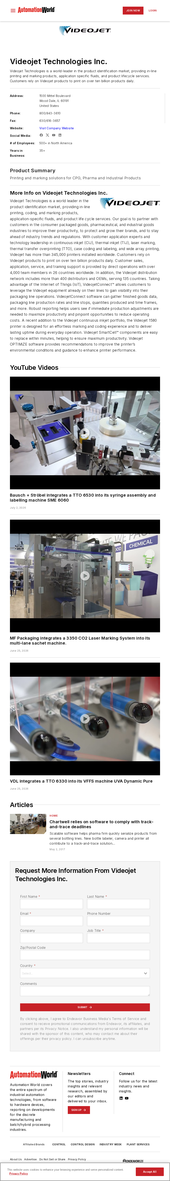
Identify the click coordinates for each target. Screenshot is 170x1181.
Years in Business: (17, 153)
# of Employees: (22, 143)
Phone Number (99, 913)
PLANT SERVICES (138, 1144)
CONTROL (59, 1144)
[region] (85, 1172)
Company (27, 930)
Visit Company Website (56, 128)
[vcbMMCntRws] (85, 433)
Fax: (13, 120)
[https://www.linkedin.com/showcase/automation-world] (121, 1098)
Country (28, 966)
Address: (17, 96)
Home (54, 815)
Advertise (30, 1159)
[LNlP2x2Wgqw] (85, 719)
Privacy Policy (77, 1159)
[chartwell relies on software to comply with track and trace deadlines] (28, 824)
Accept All (149, 1171)
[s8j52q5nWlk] (85, 576)
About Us (16, 1159)
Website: (16, 128)
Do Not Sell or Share (52, 1159)
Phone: (15, 113)
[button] (13, 10)
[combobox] (85, 973)
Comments (28, 984)
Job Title (95, 930)
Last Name (97, 896)
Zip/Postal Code (33, 947)
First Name (30, 896)
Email (25, 913)
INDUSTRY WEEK (111, 1144)
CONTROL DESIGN (83, 1144)
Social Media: (20, 135)
